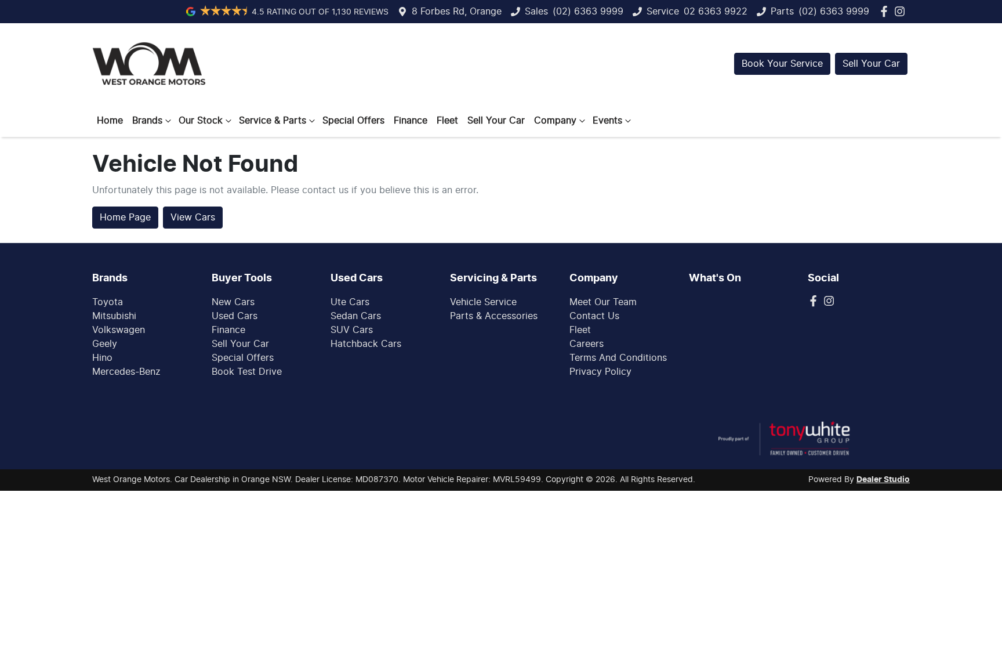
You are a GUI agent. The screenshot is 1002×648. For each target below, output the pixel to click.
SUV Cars (352, 330)
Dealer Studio (883, 480)
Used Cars (234, 316)
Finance (410, 120)
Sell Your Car (871, 63)
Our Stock (201, 120)
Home (110, 120)
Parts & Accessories (494, 316)
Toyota (107, 302)
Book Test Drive (247, 372)
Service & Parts (272, 120)
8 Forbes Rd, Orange (457, 11)
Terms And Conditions (618, 358)
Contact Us (594, 316)
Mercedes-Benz (126, 372)
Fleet (447, 120)
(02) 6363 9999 (588, 11)
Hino (102, 358)
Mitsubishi (114, 316)
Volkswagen (118, 330)
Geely (104, 344)
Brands (147, 120)
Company (555, 120)
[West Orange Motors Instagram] (902, 11)
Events (607, 120)
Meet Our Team (603, 302)
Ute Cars (350, 302)
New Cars (233, 302)
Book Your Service (782, 63)
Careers (586, 344)
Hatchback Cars (366, 344)
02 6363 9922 (715, 11)
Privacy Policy (600, 372)
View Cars (192, 217)
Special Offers (353, 120)
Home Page (125, 217)
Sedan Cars (356, 316)
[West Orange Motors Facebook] (886, 11)
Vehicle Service (483, 302)
